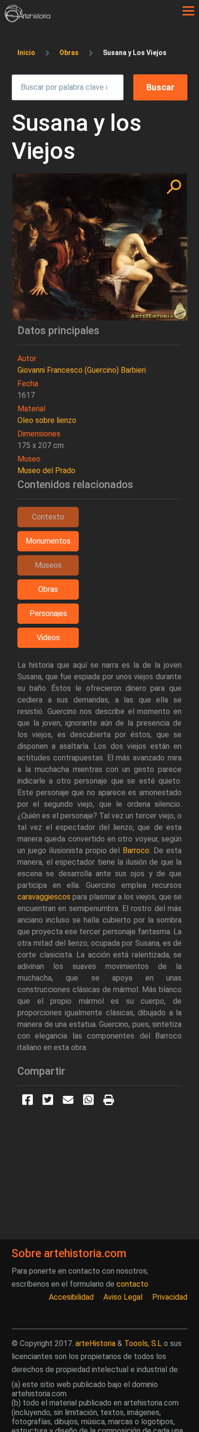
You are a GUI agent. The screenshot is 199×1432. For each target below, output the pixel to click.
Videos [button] (48, 637)
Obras (69, 52)
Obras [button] (48, 589)
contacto (132, 1284)
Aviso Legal (122, 1297)
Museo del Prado (46, 470)
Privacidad (169, 1297)
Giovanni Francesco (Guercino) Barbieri (81, 370)
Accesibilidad (71, 1297)
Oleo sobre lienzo (46, 420)
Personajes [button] (48, 613)
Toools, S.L (143, 1343)
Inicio (26, 52)
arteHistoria (95, 1343)
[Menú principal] (188, 11)
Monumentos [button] (48, 541)
